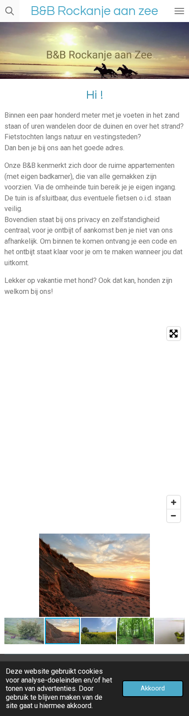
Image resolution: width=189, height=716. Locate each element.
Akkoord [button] (153, 688)
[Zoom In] (173, 502)
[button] (177, 541)
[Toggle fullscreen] (173, 333)
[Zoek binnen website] (9, 11)
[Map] (94, 425)
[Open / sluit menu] (179, 11)
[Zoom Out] (173, 515)
